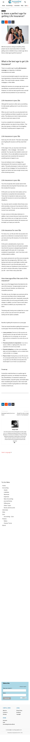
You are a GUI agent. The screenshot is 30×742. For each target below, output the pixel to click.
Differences (7, 503)
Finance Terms (8, 523)
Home (2, 8)
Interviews (5, 510)
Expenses (6, 496)
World (4, 525)
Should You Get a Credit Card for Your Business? (23, 414)
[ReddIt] (6, 22)
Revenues (6, 494)
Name (4, 693)
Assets (5, 490)
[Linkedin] (2, 22)
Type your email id (7, 688)
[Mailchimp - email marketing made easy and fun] (23, 698)
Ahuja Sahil (15, 429)
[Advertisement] (15, 466)
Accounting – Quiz (9, 516)
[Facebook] (9, 22)
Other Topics (7, 505)
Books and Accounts (9, 508)
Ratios (5, 521)
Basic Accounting (8, 499)
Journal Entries (8, 501)
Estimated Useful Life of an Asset (8, 414)
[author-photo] (15, 427)
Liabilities (6, 492)
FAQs (3, 512)
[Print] (13, 22)
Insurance (7, 8)
